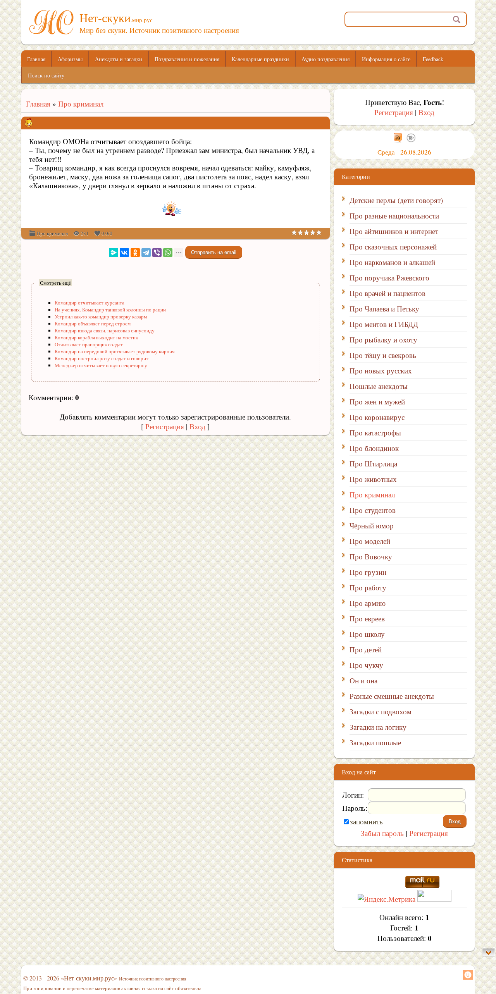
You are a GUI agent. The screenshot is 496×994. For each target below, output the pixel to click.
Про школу (367, 634)
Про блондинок (374, 448)
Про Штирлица (373, 463)
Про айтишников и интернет (394, 231)
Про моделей (370, 541)
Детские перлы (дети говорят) (396, 200)
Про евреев (367, 618)
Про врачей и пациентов (387, 293)
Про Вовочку (371, 556)
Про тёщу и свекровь (383, 355)
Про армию (368, 603)
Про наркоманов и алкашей (392, 262)
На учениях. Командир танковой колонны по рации (110, 309)
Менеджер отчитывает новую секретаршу (101, 365)
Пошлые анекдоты (379, 386)
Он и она (363, 680)
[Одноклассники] (135, 252)
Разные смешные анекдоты (392, 696)
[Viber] (157, 252)
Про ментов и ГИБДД (384, 324)
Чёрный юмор (372, 525)
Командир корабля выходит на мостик (96, 337)
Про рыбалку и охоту (383, 339)
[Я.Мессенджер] (113, 252)
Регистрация (164, 426)
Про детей (366, 649)
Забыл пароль (382, 833)
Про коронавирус (377, 417)
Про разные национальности (394, 215)
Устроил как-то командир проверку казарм (101, 316)
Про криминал (80, 103)
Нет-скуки (116, 17)
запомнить (366, 821)
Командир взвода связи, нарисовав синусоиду (105, 330)
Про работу (368, 587)
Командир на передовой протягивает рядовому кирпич (115, 351)
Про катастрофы (375, 432)
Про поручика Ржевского (389, 277)
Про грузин (368, 572)
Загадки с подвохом (381, 711)
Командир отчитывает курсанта (89, 302)
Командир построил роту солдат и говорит (101, 358)
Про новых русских (381, 370)
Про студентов (373, 510)
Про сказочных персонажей (393, 246)
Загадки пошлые (375, 742)
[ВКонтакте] (124, 252)
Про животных (373, 479)
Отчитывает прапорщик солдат (89, 344)
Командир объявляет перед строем (93, 323)
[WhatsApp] (167, 252)
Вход (197, 426)
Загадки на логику (378, 727)
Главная (35, 103)
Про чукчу (366, 665)
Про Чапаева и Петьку (384, 308)
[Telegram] (146, 252)
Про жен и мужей (377, 401)
